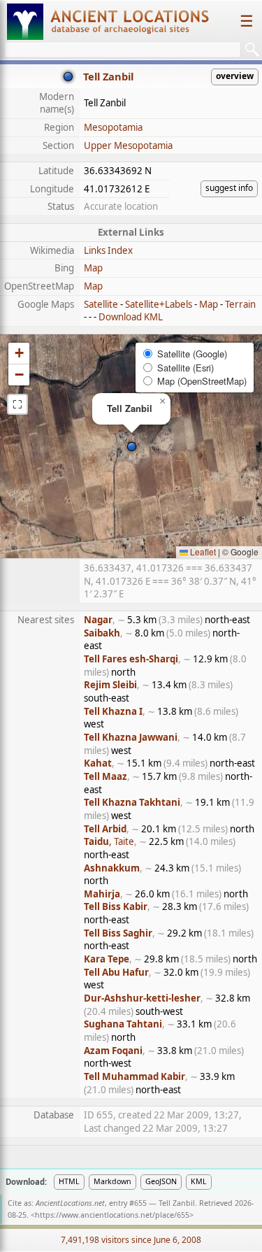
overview (235, 76)
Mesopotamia (113, 127)
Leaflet (202, 551)
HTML (69, 1181)
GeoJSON (161, 1181)
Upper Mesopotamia (128, 145)
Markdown (112, 1181)
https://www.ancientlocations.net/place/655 (112, 1215)
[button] (131, 446)
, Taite (109, 841)
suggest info (229, 188)
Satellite (101, 304)
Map (93, 268)
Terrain (240, 304)
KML (199, 1181)
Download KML (131, 317)
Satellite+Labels (158, 304)
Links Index (108, 250)
